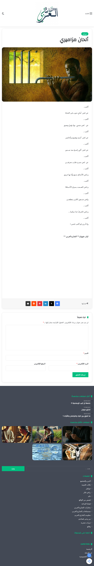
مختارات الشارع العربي (82, 508)
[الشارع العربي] (47, 13)
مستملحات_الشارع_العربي (81, 511)
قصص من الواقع (85, 500)
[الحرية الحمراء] (77, 452)
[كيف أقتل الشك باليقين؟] (77, 434)
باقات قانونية (86, 485)
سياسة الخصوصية (85, 557)
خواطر (85, 34)
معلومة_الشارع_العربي (82, 515)
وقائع (89, 526)
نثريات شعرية (86, 523)
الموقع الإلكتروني (39, 364)
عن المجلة (88, 553)
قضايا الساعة (86, 504)
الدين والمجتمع (85, 481)
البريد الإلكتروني (82, 364)
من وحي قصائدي (84, 519)
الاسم (85, 353)
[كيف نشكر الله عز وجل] (16, 434)
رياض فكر (87, 492)
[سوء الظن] (47, 434)
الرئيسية (89, 549)
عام (89, 496)
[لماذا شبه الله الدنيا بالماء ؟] (47, 452)
